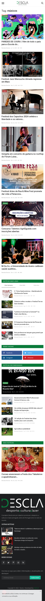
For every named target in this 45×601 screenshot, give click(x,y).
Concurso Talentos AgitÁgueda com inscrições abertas (19, 230)
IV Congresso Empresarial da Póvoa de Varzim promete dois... (27, 323)
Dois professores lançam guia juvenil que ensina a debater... (28, 334)
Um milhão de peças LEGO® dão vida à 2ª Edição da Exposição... (28, 409)
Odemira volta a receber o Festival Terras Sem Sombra (28, 303)
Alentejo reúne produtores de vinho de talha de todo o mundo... (28, 548)
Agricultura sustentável (22, 429)
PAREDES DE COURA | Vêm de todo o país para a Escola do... (21, 43)
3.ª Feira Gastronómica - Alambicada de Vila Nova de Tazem (28, 292)
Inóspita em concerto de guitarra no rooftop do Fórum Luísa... (22, 155)
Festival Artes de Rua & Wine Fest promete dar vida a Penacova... (22, 192)
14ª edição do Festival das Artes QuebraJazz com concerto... (25, 420)
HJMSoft (36, 588)
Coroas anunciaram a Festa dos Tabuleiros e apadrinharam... (22, 475)
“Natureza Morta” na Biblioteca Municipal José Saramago (28, 530)
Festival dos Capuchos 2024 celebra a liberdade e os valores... (20, 117)
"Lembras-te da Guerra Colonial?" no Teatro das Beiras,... (26, 313)
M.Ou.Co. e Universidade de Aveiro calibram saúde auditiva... (22, 267)
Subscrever (35, 578)
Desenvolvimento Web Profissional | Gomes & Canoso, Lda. (26, 399)
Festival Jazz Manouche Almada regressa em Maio (22, 80)
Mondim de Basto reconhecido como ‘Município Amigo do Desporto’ (26, 539)
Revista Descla (6, 48)
